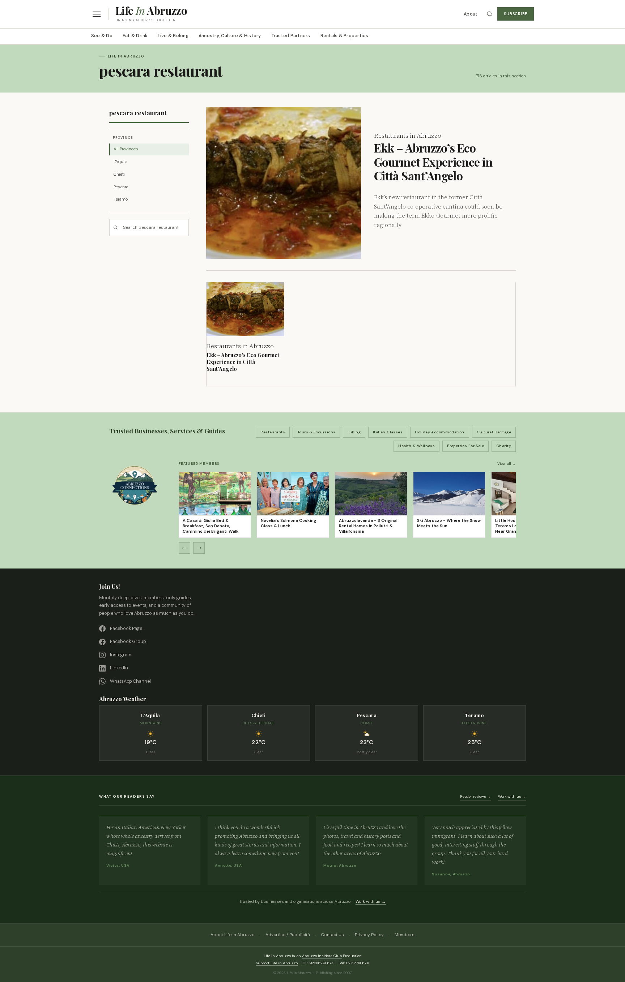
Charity (503, 445)
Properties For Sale (465, 445)
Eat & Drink (135, 36)
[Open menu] (96, 14)
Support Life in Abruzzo (277, 963)
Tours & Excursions (316, 432)
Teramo (121, 199)
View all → (506, 463)
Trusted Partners (290, 36)
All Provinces (126, 149)
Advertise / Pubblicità (287, 935)
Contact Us (332, 935)
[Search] (489, 14)
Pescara (121, 187)
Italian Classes (388, 432)
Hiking (354, 432)
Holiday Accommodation (439, 432)
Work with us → (512, 796)
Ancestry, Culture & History (230, 36)
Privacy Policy (369, 935)
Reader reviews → (475, 796)
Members (404, 935)
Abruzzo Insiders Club (322, 955)
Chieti (119, 174)
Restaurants (272, 432)
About (470, 14)
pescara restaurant (138, 112)
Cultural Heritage (494, 432)
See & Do (101, 36)
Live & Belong (173, 36)
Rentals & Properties (344, 36)
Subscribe (515, 14)
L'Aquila (121, 161)
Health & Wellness (416, 445)
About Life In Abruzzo (233, 935)
